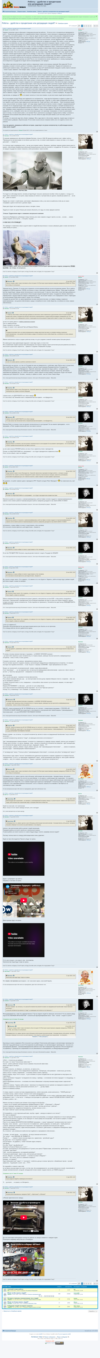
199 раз (88, 652)
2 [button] (84, 26)
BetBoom (60, 13)
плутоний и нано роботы (15, 1289)
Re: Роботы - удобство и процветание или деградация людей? (18, 134)
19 (51, 1296)
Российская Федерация (31, 1290)
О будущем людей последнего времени (20, 1306)
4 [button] (88, 26)
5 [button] (90, 26)
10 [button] (94, 26)
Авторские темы (32, 1303)
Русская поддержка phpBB (64, 1334)
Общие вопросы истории (34, 1299)
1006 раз (88, 786)
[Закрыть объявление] (96, 16)
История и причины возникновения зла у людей (23, 1298)
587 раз (88, 41)
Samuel (10, 312)
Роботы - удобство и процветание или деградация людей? (28, 23)
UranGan (10, 387)
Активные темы (36, 1337)
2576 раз (88, 373)
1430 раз (88, 158)
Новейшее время (63, 23)
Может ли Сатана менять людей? (18, 1302)
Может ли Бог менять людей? (17, 1293)
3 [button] (86, 26)
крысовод (10, 798)
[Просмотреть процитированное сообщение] (14, 281)
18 (49, 1296)
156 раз (88, 803)
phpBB (40, 1334)
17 (47, 1296)
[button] (78, 26)
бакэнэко (10, 699)
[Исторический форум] (15, 4)
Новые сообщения (49, 1337)
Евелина (10, 281)
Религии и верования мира (34, 1294)
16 (45, 1296)
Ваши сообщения (62, 1337)
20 (53, 1296)
